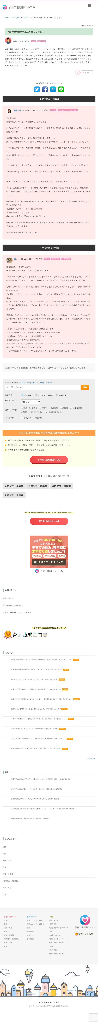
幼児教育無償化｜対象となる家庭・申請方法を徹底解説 (30, 818)
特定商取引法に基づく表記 (58, 944)
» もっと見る (90, 758)
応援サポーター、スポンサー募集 (17, 613)
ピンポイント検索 (45, 395)
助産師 (35, 408)
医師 (25, 408)
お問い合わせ (8, 598)
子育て (5, 867)
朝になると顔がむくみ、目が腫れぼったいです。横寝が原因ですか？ (37, 679)
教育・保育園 (8, 874)
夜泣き (22, 383)
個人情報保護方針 (57, 954)
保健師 (55, 408)
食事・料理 (7, 888)
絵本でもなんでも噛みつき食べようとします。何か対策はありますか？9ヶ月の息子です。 (45, 699)
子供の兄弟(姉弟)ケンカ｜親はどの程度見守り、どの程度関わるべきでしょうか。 (42, 719)
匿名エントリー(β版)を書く (35, 926)
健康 (4, 894)
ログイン (30, 935)
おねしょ (34, 383)
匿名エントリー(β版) (35, 920)
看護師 (65, 408)
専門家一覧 (54, 920)
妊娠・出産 (7, 860)
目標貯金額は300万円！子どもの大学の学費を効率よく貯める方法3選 (35, 799)
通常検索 (28, 395)
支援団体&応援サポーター (59, 929)
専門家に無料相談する (48, 460)
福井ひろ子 (18, 110)
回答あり (27, 418)
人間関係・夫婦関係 (11, 881)
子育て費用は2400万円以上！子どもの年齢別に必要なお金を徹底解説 (38, 728)
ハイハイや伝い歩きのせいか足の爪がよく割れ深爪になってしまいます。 (39, 748)
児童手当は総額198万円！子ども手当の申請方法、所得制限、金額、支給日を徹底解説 (41, 779)
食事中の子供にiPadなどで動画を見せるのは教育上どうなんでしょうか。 (39, 689)
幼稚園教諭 (77, 408)
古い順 (39, 418)
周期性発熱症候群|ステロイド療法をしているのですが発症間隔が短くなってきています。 (44, 659)
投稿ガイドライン (57, 939)
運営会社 (53, 924)
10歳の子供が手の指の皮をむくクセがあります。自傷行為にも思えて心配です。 (41, 738)
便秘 (41, 383)
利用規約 (53, 950)
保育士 (45, 408)
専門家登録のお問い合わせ (14, 605)
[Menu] (89, 5)
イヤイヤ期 (48, 383)
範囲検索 (63, 395)
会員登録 (30, 931)
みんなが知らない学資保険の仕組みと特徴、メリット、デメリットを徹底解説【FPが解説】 (43, 808)
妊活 (4, 847)
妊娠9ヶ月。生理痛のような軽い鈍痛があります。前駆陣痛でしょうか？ (39, 709)
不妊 (28, 383)
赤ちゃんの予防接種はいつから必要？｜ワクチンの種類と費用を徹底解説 (36, 789)
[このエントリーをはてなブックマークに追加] (53, 89)
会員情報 (30, 939)
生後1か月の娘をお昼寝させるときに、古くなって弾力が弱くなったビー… (39, 669)
